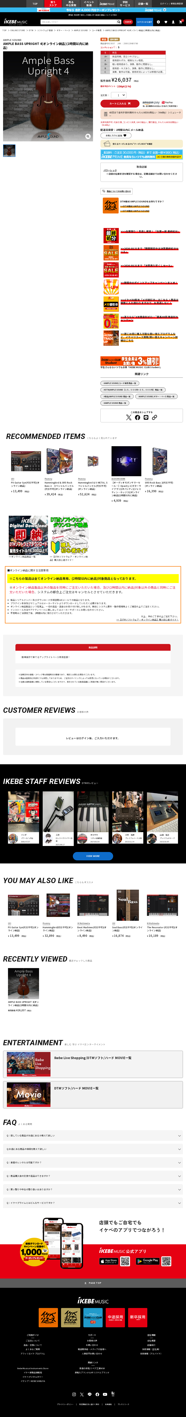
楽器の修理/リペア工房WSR (92, 1368)
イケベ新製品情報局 (33, 1372)
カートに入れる (118, 103)
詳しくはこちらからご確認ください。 (151, 1181)
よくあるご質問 (33, 1349)
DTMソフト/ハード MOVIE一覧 (76, 1088)
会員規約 (108, 1404)
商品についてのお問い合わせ (119, 191)
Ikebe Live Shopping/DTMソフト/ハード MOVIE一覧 (93, 1057)
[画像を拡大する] (88, 136)
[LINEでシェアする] (146, 417)
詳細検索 (128, 22)
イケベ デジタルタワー (32, 1377)
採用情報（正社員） (151, 1349)
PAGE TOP (95, 1283)
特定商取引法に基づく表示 (89, 1404)
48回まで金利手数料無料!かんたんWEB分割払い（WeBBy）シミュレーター (145, 114)
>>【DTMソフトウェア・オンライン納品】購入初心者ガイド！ (147, 619)
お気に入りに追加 (114, 135)
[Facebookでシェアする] (137, 417)
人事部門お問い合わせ (92, 1353)
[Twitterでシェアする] (129, 417)
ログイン (164, 4)
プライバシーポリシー (65, 1404)
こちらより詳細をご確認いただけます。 (64, 1208)
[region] (93, 990)
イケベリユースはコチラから (68, 1194)
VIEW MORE (93, 856)
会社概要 (151, 1340)
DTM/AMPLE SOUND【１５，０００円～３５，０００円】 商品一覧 (134, 389)
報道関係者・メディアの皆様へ (92, 1349)
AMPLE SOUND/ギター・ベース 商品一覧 (157, 396)
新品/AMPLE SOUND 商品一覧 (118, 396)
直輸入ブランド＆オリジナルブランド (92, 1372)
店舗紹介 (151, 1345)
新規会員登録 (177, 4)
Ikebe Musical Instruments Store (32, 1368)
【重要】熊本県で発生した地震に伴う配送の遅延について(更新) (93, 15)
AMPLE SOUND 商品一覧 (115, 403)
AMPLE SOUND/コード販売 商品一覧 (120, 383)
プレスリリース (123, 1404)
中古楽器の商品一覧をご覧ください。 (105, 1167)
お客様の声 (92, 1340)
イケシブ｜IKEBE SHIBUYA (33, 1381)
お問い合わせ (92, 1345)
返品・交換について (33, 1345)
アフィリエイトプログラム (33, 1353)
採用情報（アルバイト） (151, 1353)
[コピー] (154, 417)
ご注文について (33, 1340)
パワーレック (110, 170)
